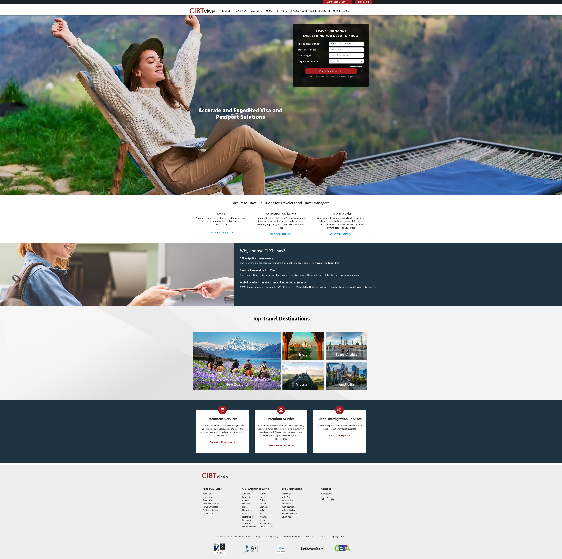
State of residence (307, 49)
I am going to (304, 55)
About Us (225, 11)
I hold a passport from (309, 44)
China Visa (286, 493)
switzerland (265, 523)
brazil (262, 497)
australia (246, 493)
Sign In (361, 2)
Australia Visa (288, 507)
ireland (263, 510)
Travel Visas (240, 11)
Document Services (276, 11)
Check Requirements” (219, 232)
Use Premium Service (280, 445)
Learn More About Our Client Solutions (233, 536)
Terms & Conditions (292, 536)
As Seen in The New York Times (311, 548)
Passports (256, 11)
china (262, 500)
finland (263, 503)
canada (245, 500)
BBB (250, 548)
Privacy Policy (272, 536)
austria (263, 493)
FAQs (258, 536)
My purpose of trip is (308, 60)
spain (262, 520)
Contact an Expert (338, 435)
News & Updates (298, 11)
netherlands (248, 516)
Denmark (246, 503)
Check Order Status (340, 233)
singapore (246, 520)
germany (264, 507)
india (244, 513)
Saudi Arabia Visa (289, 513)
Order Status (341, 11)
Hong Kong (247, 510)
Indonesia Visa (288, 510)
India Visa (286, 497)
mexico (263, 513)
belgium (246, 497)
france (245, 507)
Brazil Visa (286, 503)
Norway (263, 516)
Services (310, 536)
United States (266, 526)
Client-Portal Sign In (336, 2)
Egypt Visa (286, 516)
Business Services (320, 11)
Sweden (246, 523)
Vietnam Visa (287, 500)
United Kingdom (249, 526)
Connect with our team (221, 442)
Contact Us (326, 493)
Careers (322, 536)
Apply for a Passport (280, 233)
